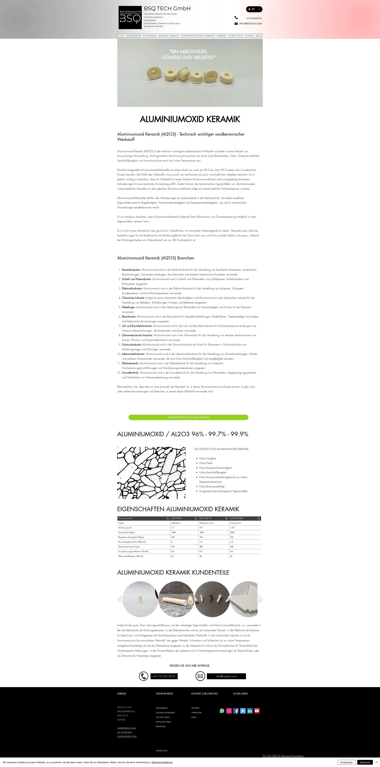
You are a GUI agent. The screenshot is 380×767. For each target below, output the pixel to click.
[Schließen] (376, 762)
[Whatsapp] (222, 711)
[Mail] (236, 23)
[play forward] (260, 599)
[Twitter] (243, 711)
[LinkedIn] (250, 711)
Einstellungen (346, 762)
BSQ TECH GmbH (167, 8)
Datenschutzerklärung (162, 762)
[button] (140, 599)
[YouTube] (257, 711)
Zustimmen (365, 762)
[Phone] (236, 17)
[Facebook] (236, 711)
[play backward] (120, 599)
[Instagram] (229, 711)
